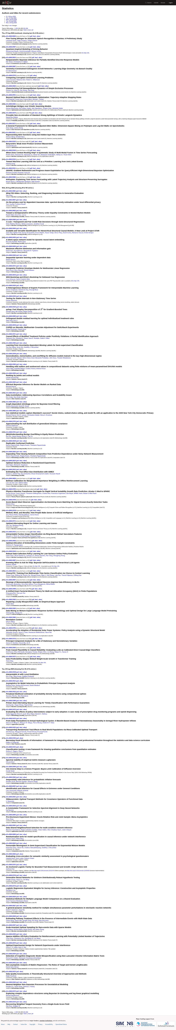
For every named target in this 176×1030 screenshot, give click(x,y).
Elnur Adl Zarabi (19, 652)
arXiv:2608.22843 (10, 843)
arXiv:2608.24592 (10, 540)
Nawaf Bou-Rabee (12, 117)
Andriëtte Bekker (19, 368)
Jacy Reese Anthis (12, 515)
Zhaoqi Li (9, 474)
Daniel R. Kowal (24, 406)
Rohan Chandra (40, 555)
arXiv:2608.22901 (10, 825)
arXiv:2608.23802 (10, 402)
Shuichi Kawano (29, 270)
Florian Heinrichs (11, 300)
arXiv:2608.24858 (10, 478)
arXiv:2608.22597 (10, 925)
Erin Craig (9, 676)
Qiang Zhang (27, 929)
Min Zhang (18, 311)
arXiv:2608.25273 (10, 123)
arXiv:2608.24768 (10, 500)
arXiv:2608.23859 (10, 373)
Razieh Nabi (10, 215)
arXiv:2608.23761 (10, 432)
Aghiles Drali (17, 232)
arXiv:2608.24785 (10, 489)
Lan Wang (37, 938)
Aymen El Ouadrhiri (28, 232)
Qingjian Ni (16, 1006)
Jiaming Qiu (10, 705)
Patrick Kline (10, 604)
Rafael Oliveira (10, 259)
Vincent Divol (10, 762)
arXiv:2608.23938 (10, 353)
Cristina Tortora (31, 368)
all (32, 30)
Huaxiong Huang (35, 536)
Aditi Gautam (35, 181)
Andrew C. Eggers (12, 751)
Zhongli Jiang (10, 311)
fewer (25, 30)
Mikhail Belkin (50, 584)
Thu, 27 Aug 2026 (11, 18)
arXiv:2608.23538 (10, 672)
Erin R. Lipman (21, 415)
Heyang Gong (10, 163)
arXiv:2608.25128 (10, 150)
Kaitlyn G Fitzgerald (12, 742)
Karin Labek (20, 858)
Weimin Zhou (10, 504)
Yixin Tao (9, 525)
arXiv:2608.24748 (10, 510)
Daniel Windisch (35, 685)
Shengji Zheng (35, 575)
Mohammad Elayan (12, 51)
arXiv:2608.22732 (10, 886)
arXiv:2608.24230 (10, 275)
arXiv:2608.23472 (10, 709)
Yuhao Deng (10, 920)
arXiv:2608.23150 (10, 757)
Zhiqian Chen (42, 652)
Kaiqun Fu (58, 652)
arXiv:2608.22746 (10, 875)
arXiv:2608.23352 (10, 738)
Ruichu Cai (26, 575)
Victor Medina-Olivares (13, 224)
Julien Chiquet (66, 830)
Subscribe (24, 1024)
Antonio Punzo (41, 368)
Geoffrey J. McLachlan (31, 347)
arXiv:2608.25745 (10, 75)
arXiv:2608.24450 (10, 246)
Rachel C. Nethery (41, 714)
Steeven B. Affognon (12, 723)
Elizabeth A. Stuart (22, 338)
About (3, 1024)
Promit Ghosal (31, 731)
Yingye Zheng (18, 705)
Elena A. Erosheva (46, 415)
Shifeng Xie (18, 575)
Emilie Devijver (89, 232)
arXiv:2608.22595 (10, 934)
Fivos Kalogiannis (39, 584)
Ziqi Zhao (9, 1006)
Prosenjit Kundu (42, 731)
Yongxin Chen (47, 108)
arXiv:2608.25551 (10, 95)
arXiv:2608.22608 (10, 916)
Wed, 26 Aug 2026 (11, 19)
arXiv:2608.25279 (10, 113)
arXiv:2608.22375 (10, 991)
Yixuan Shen (67, 154)
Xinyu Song (9, 819)
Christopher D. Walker (21, 62)
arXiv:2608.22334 (10, 1002)
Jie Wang (26, 879)
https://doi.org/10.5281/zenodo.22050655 (78, 870)
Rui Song (35, 920)
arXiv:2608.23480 (10, 700)
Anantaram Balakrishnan (36, 632)
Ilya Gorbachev (26, 474)
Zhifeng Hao (77, 575)
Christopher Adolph (33, 415)
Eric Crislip (9, 397)
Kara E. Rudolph (34, 338)
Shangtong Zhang (59, 555)
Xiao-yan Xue (21, 593)
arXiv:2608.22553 (10, 962)
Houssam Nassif (55, 474)
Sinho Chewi (27, 358)
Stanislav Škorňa (11, 696)
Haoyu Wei (18, 920)
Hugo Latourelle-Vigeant (14, 358)
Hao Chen (9, 195)
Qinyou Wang (10, 621)
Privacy (40, 1024)
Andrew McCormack (22, 685)
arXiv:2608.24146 (10, 551)
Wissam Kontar (36, 51)
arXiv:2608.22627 (10, 905)
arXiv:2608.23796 (10, 628)
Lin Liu (24, 215)
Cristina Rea (46, 493)
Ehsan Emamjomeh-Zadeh (40, 474)
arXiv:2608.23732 (10, 638)
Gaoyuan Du (19, 154)
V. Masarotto (10, 801)
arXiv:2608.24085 (10, 316)
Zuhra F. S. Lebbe (12, 947)
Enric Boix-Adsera (27, 584)
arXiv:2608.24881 (10, 191)
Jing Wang (9, 929)
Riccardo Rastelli (11, 241)
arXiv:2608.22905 (10, 815)
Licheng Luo (30, 555)
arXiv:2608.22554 (10, 953)
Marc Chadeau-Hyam (54, 830)
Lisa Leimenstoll (11, 790)
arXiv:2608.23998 (10, 589)
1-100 (16, 28)
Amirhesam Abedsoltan (13, 584)
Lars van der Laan (12, 483)
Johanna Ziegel (32, 781)
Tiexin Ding (9, 661)
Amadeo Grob (10, 781)
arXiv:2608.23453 (10, 727)
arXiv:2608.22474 (10, 971)
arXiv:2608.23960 (10, 343)
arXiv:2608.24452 (10, 237)
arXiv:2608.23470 (10, 718)
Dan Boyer (69, 493)
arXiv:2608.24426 (10, 255)
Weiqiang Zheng (18, 525)
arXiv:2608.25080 (10, 177)
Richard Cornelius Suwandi (14, 172)
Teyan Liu (19, 879)
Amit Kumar (9, 652)
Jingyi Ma (22, 910)
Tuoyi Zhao (9, 938)
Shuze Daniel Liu (19, 555)
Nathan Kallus (23, 483)
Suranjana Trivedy (31, 652)
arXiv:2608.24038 (10, 325)
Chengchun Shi (19, 938)
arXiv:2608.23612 (10, 469)
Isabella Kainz (10, 858)
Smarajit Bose (33, 290)
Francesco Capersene (58, 493)
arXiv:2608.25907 (10, 47)
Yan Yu (30, 436)
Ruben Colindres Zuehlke (29, 830)
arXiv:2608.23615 (10, 460)
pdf (31, 36)
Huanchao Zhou (11, 847)
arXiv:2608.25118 (10, 159)
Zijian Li (43, 575)
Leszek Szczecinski (12, 377)
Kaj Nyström (10, 810)
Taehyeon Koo (10, 338)
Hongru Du (18, 613)
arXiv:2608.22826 (10, 854)
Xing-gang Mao (11, 593)
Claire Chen (10, 555)
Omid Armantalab (25, 51)
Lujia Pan (58, 575)
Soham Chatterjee (12, 290)
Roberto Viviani (29, 858)
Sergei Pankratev (11, 329)
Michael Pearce (11, 386)
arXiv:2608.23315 (10, 747)
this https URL (85, 53)
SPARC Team (78, 493)
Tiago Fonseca (22, 40)
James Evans (34, 515)
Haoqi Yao (36, 154)
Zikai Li (21, 751)
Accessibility (49, 1024)
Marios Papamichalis (12, 445)
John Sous (52, 358)
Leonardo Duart (11, 40)
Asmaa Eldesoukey (12, 108)
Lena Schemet (10, 279)
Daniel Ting (16, 474)
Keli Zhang (50, 575)
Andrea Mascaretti (12, 406)
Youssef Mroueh (11, 146)
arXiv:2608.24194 (10, 296)
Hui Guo (8, 436)
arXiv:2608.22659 (10, 896)
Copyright (32, 1024)
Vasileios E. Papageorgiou (14, 545)
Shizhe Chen (22, 241)
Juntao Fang (10, 575)
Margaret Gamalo (20, 731)
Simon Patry (58, 232)
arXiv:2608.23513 (10, 681)
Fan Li (15, 320)
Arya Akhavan (18, 250)
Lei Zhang (50, 652)
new (10, 25)
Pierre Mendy (37, 723)
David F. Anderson (12, 910)
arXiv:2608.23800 (10, 410)
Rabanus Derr (20, 80)
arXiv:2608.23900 (10, 364)
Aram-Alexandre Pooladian (40, 358)
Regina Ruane (24, 445)
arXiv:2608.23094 (10, 766)
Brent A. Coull (21, 714)
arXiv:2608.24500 (10, 228)
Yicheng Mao (10, 613)
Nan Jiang (49, 555)
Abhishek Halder (57, 108)
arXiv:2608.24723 (10, 532)
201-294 (25, 28)
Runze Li (24, 436)
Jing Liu (16, 90)
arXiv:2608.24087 (10, 560)
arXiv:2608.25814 (10, 57)
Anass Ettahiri (39, 232)
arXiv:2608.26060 (10, 36)
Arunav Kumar (10, 493)
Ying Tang (31, 90)
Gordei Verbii (10, 771)
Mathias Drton (10, 685)
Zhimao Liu (9, 90)
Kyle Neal (24, 397)
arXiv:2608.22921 (10, 797)
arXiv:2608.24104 (10, 307)
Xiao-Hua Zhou (44, 920)
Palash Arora (22, 329)
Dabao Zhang (27, 311)
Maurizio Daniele (21, 781)
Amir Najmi (9, 465)
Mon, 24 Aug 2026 (11, 22)
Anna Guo (18, 215)
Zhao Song (9, 128)
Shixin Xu (17, 536)
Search (149, 3)
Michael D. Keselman (21, 465)
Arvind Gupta (24, 536)
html (34, 36)
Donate (163, 3)
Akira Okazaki (18, 270)
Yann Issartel (10, 204)
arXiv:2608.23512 (10, 691)
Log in (171, 3)
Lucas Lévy (19, 99)
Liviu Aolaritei (10, 99)
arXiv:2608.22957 (10, 786)
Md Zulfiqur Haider (25, 108)
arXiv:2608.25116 (10, 168)
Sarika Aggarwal (11, 714)
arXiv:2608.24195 (10, 285)
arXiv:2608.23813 (10, 393)
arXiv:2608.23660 (10, 647)
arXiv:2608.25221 (10, 132)
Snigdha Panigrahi (28, 676)
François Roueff (20, 204)
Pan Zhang (23, 90)
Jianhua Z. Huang (29, 986)
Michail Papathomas (12, 995)
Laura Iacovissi (11, 80)
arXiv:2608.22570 (10, 943)
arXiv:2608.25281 (10, 104)
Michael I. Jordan (38, 99)
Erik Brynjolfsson (24, 515)
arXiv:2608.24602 (10, 210)
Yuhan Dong (18, 986)
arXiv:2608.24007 (10, 580)
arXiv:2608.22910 (10, 806)
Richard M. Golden (12, 958)
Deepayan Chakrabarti (48, 154)
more (29, 30)
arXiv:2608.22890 (10, 834)
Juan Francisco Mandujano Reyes (17, 901)
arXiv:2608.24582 (10, 219)
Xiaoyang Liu (28, 154)
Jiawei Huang (16, 436)
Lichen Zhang (18, 128)
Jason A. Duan (23, 632)
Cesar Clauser (20, 493)
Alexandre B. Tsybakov (30, 250)
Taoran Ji (65, 652)
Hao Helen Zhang (38, 929)
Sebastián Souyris (12, 632)
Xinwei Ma (22, 643)
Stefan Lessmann (27, 224)
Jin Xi (28, 643)
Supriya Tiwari (10, 838)
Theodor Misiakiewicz (64, 358)
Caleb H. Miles (45, 338)
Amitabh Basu (20, 137)
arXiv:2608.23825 (10, 382)
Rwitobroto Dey (23, 290)
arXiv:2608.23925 (10, 599)
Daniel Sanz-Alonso (12, 967)
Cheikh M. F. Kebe (48, 723)
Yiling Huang (17, 676)
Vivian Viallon (42, 830)
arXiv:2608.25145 (10, 141)
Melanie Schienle (22, 790)
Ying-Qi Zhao (28, 705)
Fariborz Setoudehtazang (33, 847)
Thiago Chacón (32, 40)
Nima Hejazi (31, 714)
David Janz (9, 250)
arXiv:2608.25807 (10, 66)
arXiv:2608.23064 (10, 777)
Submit (156, 3)
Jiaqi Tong (9, 320)
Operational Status (61, 1024)
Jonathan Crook (39, 224)
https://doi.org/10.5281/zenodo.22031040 (42, 870)
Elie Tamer (9, 62)
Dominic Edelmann (12, 425)
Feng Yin (27, 172)
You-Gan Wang (11, 347)
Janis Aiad (9, 232)
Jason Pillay (10, 368)
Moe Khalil (17, 397)
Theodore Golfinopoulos (34, 493)
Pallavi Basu (20, 838)
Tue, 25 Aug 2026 (11, 21)
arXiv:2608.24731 (10, 521)
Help (8, 1024)
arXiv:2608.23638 (10, 441)
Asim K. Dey (22, 947)
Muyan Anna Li (11, 181)
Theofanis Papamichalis (38, 445)
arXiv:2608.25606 (10, 86)
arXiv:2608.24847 (10, 200)
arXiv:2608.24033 (10, 571)
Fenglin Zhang (10, 879)
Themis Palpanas (67, 575)
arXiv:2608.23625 (10, 451)
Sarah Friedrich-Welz (23, 279)
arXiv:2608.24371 (10, 266)
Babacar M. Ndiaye (26, 723)
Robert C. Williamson (33, 80)
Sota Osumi (10, 270)
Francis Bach (27, 99)
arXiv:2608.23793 (10, 421)
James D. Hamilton (12, 643)
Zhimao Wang (10, 137)
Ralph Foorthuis (11, 976)
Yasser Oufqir (49, 232)
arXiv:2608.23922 (10, 608)
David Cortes (67, 232)
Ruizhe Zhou (10, 154)
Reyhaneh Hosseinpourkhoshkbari (30, 958)
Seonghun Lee (10, 890)
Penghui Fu (9, 986)
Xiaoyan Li (9, 536)
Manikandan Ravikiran (23, 181)
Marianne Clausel (77, 232)
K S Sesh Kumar (11, 71)
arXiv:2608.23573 (10, 656)
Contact (15, 1024)
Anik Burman (10, 731)
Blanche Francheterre (13, 830)
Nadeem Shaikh (11, 564)
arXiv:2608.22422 (10, 982)
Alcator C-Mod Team (89, 493)
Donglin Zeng (27, 920)
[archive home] (6, 3)
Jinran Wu (20, 347)
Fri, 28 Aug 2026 (11, 16)
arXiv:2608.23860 (10, 617)
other (38, 36)
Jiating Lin (59, 154)
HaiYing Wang (18, 929)
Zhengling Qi (29, 938)
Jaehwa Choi (10, 869)
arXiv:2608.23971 (10, 334)
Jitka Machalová (23, 696)
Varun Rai (48, 632)
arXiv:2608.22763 (10, 864)
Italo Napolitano (37, 108)
